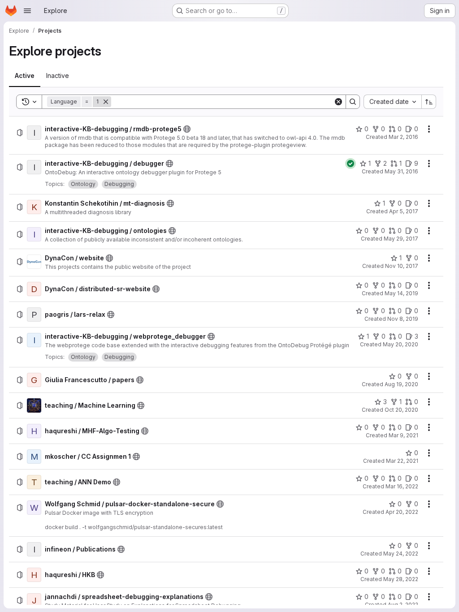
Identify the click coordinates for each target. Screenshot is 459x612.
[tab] (24, 76)
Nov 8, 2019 (402, 318)
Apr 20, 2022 (401, 512)
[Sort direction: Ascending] (429, 102)
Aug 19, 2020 (401, 384)
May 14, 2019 (401, 293)
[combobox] (392, 102)
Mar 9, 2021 (403, 435)
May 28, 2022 (400, 579)
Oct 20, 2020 (401, 409)
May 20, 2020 (400, 344)
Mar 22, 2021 (402, 460)
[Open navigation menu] (27, 11)
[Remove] (105, 101)
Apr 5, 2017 (403, 211)
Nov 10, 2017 (401, 266)
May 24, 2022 (400, 553)
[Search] (353, 102)
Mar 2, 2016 (403, 137)
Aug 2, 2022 (403, 604)
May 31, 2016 (401, 171)
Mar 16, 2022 (401, 486)
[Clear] (338, 101)
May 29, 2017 (401, 238)
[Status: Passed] (350, 163)
